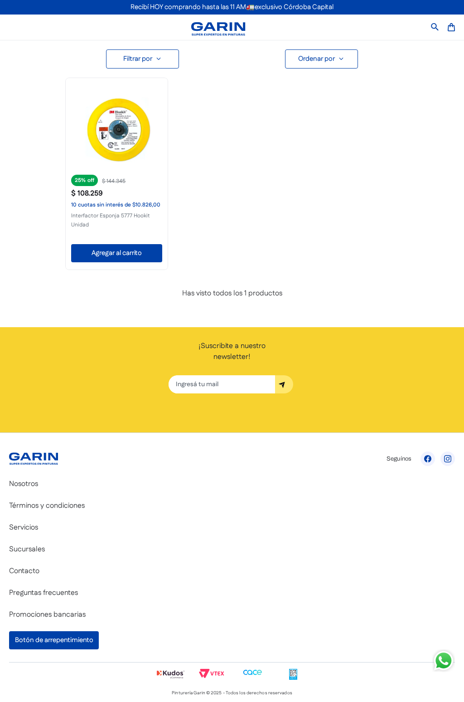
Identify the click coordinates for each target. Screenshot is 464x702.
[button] (116, 172)
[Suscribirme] (284, 384)
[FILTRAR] (142, 59)
